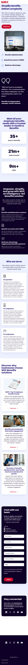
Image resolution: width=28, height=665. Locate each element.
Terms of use (4, 662)
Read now (13, 408)
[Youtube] (22, 612)
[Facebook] (18, 612)
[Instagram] (14, 612)
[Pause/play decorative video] (8, 47)
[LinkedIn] (6, 612)
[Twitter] (10, 612)
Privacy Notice (4, 660)
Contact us (6, 26)
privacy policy (11, 571)
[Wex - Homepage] (14, 2)
